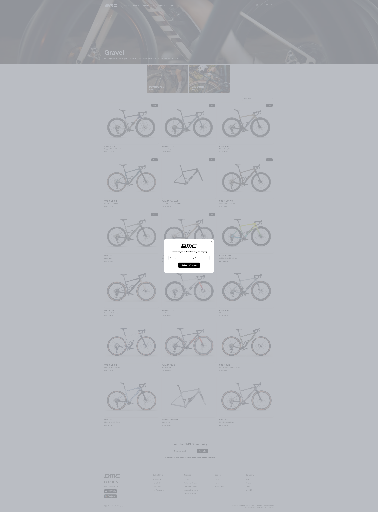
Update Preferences (189, 265)
